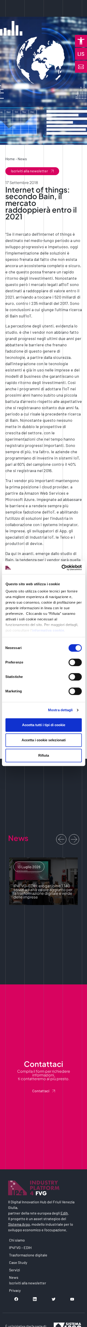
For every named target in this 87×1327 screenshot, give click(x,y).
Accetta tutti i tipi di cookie (43, 725)
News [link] (22, 159)
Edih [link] (64, 1213)
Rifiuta (43, 755)
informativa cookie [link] (48, 630)
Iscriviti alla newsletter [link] (29, 171)
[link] (81, 41)
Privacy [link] (15, 1290)
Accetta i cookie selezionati (44, 740)
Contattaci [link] (40, 1091)
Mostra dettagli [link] (60, 710)
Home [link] (10, 159)
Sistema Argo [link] (19, 1224)
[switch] (75, 662)
